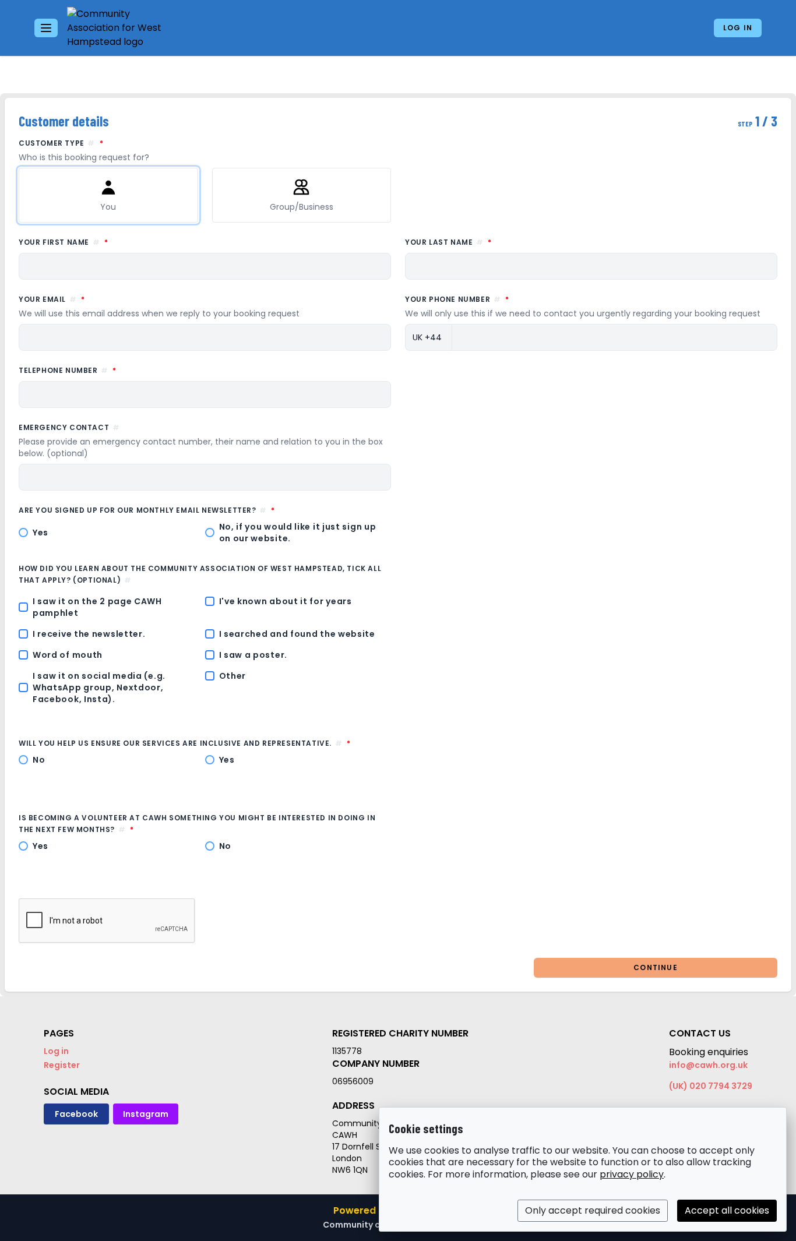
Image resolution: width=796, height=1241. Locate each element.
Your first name (116, 242)
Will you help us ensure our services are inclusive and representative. (205, 743)
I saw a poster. (253, 655)
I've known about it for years (285, 601)
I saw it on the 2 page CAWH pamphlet (97, 607)
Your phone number (582, 306)
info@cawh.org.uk (708, 1065)
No (39, 760)
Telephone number (121, 370)
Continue (655, 967)
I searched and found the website (297, 634)
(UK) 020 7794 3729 (710, 1086)
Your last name (501, 242)
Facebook (76, 1114)
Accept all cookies (727, 1210)
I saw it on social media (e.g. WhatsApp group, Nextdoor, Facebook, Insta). (99, 687)
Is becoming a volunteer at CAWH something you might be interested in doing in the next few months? (197, 823)
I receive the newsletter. (89, 634)
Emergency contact (201, 440)
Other (232, 676)
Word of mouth (68, 655)
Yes (40, 532)
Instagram (145, 1114)
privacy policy (632, 1174)
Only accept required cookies (592, 1210)
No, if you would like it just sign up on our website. (297, 532)
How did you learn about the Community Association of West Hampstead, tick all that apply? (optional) (200, 574)
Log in (737, 28)
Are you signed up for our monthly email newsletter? (200, 510)
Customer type (114, 150)
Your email (159, 306)
